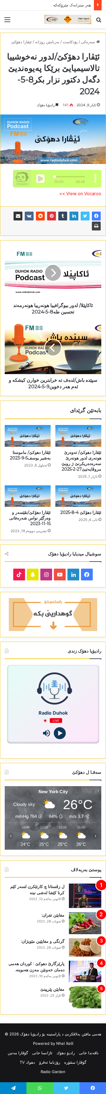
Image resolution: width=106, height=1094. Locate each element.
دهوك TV (27, 1062)
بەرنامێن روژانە (47, 41)
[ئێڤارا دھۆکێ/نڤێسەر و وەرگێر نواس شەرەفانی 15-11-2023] (28, 496)
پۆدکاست (70, 41)
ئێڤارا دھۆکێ (21, 41)
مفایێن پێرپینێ (52, 989)
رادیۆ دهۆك (66, 1052)
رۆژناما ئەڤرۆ (49, 1062)
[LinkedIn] (73, 216)
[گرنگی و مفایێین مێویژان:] (85, 947)
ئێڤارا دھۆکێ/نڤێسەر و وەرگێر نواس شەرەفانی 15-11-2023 (30, 518)
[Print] (96, 226)
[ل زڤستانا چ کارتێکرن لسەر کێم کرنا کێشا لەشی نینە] (85, 896)
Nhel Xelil (64, 1043)
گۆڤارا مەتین (18, 1052)
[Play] (59, 733)
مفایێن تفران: (53, 915)
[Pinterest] (51, 216)
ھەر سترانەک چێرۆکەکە (72, 5)
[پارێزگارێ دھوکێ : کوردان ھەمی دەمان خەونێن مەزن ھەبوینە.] (85, 971)
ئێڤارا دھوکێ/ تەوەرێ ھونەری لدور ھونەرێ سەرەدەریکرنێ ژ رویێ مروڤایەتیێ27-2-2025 (81, 461)
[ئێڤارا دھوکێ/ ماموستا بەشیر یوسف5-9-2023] (28, 436)
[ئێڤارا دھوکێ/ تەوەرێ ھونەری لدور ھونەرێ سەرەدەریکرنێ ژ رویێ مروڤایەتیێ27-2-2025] (78, 435)
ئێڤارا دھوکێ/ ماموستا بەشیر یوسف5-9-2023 (30, 455)
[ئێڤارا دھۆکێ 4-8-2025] (78, 496)
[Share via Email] (18, 216)
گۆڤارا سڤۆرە (75, 1062)
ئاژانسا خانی (42, 1052)
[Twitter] (85, 216)
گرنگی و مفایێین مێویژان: (42, 941)
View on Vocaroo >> (80, 193)
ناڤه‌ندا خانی (89, 1052)
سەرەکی (88, 41)
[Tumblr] (62, 216)
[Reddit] (40, 216)
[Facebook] (96, 216)
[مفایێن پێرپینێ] (85, 997)
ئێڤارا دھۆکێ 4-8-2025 (80, 512)
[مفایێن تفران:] (85, 923)
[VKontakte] (29, 216)
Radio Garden (53, 1071)
